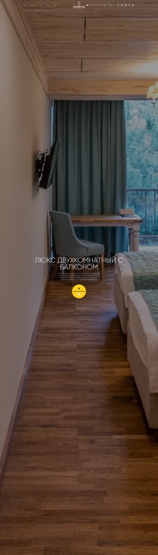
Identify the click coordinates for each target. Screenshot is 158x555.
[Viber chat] (129, 5)
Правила (55, 5)
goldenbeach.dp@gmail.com (95, 5)
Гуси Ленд (32, 5)
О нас (47, 5)
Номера (25, 5)
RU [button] (118, 5)
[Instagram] (125, 5)
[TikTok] (133, 5)
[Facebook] (121, 5)
